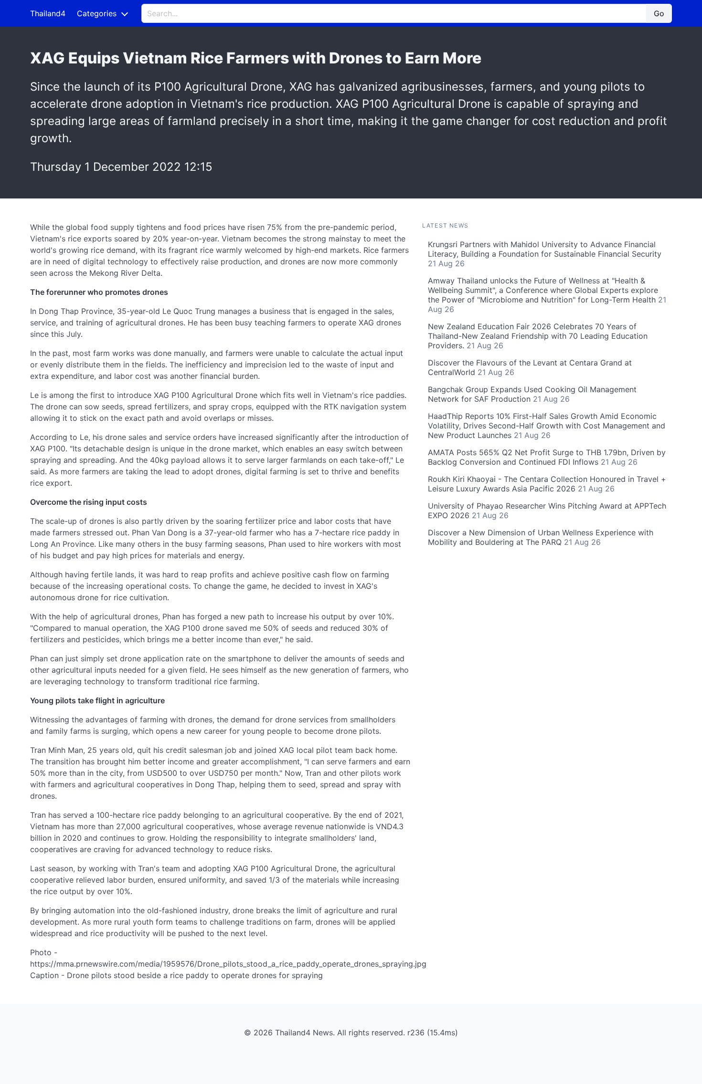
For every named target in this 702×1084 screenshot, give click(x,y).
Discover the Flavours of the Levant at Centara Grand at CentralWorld (530, 367)
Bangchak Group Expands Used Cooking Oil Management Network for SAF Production (532, 394)
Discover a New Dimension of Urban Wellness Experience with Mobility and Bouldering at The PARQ (540, 537)
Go (659, 13)
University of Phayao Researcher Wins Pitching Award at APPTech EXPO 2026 (547, 510)
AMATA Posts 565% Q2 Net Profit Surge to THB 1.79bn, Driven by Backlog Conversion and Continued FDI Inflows (547, 457)
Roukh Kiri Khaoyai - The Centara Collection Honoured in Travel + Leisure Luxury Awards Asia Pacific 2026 (547, 483)
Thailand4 (47, 13)
